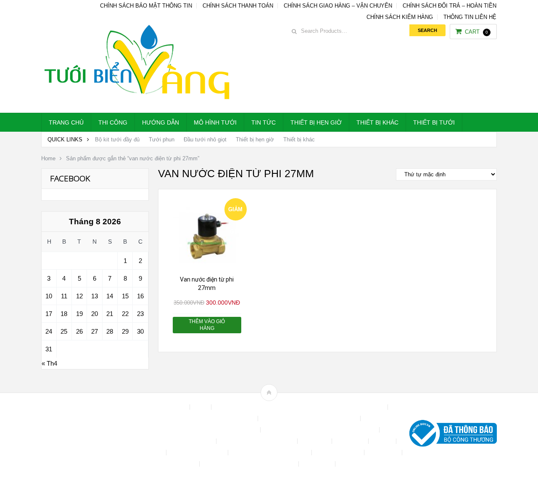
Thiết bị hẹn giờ (316, 122)
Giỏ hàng (151, 452)
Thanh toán (384, 452)
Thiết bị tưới (434, 122)
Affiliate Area (169, 407)
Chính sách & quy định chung (217, 418)
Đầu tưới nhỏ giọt (205, 139)
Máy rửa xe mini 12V (198, 452)
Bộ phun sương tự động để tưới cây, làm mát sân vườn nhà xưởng (300, 407)
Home (48, 158)
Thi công (112, 122)
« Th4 (49, 363)
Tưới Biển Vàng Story (368, 464)
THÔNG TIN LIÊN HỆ (469, 17)
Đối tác (383, 441)
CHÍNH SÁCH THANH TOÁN (238, 5)
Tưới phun (161, 139)
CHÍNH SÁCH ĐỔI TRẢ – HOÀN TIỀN (449, 5)
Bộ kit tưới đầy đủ (117, 139)
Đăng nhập (351, 441)
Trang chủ (66, 122)
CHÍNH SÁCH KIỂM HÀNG (400, 17)
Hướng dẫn (160, 122)
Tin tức (263, 122)
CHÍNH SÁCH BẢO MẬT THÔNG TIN (146, 5)
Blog (201, 407)
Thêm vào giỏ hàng (207, 325)
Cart (476, 32)
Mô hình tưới (215, 122)
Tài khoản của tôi (339, 452)
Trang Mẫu (318, 464)
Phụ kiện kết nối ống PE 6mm (270, 452)
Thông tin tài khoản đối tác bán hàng (250, 464)
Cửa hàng (315, 441)
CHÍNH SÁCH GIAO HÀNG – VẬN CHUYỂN (338, 5)
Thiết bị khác (377, 122)
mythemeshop (84, 435)
